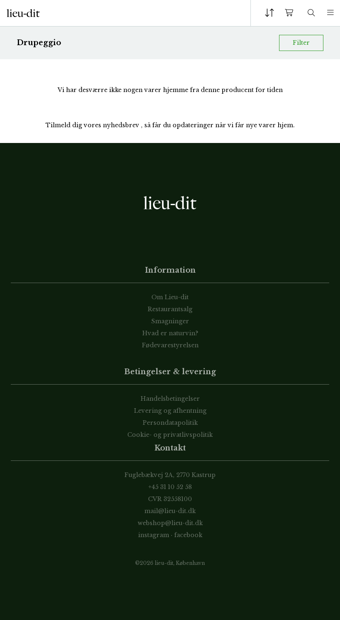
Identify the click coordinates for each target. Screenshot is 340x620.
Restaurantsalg (170, 309)
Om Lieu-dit (170, 297)
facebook (188, 535)
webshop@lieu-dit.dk (170, 523)
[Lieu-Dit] (23, 13)
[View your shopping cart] (290, 13)
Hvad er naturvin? (170, 333)
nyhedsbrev (122, 125)
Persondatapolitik (170, 422)
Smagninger (170, 321)
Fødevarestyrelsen (170, 345)
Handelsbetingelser (170, 398)
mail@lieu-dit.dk (170, 511)
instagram (153, 535)
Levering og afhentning (170, 410)
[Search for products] (311, 13)
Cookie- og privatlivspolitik (170, 434)
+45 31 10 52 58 (170, 487)
